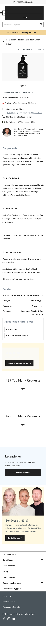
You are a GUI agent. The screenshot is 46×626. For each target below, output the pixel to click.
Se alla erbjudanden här (18, 363)
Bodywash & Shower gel (17, 335)
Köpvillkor (6, 596)
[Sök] (41, 24)
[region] (23, 67)
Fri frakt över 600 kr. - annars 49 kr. (18, 92)
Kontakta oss (13, 538)
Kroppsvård (11, 329)
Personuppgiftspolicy (11, 607)
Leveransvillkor (8, 601)
